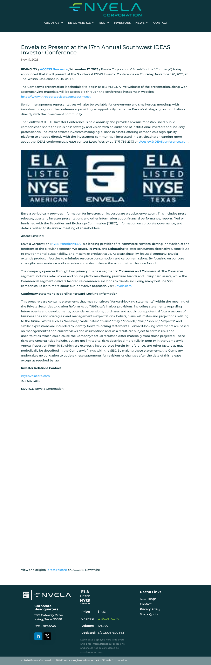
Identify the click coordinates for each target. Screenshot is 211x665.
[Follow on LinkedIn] (38, 636)
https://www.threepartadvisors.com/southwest (56, 97)
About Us (51, 23)
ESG (102, 23)
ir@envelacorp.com (35, 376)
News (140, 23)
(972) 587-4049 (45, 626)
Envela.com (123, 286)
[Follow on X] (47, 636)
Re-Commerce (79, 23)
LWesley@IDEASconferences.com (164, 141)
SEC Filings (148, 599)
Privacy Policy (150, 609)
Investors (122, 23)
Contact (160, 23)
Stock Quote (149, 614)
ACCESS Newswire (54, 69)
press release (57, 570)
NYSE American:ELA (66, 244)
